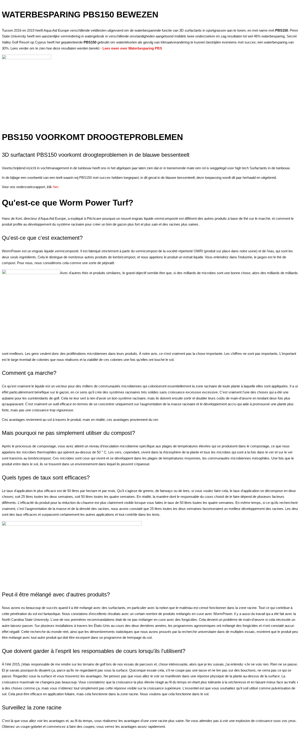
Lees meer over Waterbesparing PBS (132, 48)
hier (55, 187)
